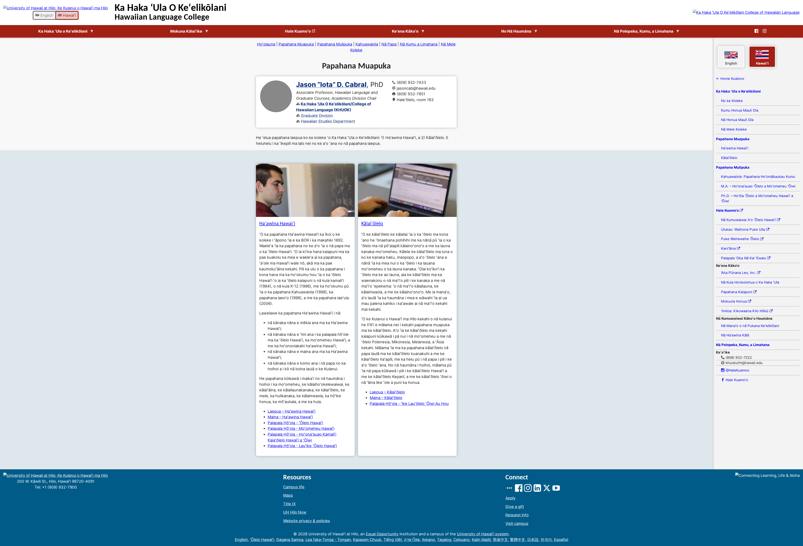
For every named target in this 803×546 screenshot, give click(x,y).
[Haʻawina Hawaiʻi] (305, 190)
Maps (288, 495)
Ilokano (428, 539)
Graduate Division (317, 115)
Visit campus (516, 523)
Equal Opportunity (382, 534)
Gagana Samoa (289, 539)
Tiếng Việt (393, 539)
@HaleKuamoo (737, 370)
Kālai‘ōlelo (729, 158)
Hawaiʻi (69, 15)
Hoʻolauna (266, 44)
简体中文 (500, 539)
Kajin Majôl (481, 539)
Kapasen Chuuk (367, 539)
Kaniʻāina (729, 248)
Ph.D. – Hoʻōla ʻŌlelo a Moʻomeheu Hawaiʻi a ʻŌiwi (757, 198)
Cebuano (461, 539)
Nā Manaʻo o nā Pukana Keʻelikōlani (750, 326)
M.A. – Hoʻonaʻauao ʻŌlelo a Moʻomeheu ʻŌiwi (758, 186)
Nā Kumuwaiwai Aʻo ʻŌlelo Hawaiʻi (749, 220)
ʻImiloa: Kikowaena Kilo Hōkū (745, 311)
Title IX (289, 503)
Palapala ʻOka (743, 258)
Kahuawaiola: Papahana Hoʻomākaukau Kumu (758, 176)
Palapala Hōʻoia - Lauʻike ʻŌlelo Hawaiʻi (302, 445)
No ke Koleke (732, 101)
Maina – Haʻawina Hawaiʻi (290, 417)
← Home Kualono (730, 78)
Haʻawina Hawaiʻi (277, 223)
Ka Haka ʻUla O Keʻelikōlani (170, 12)
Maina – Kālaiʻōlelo (386, 397)
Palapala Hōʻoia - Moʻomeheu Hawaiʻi (301, 428)
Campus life (293, 487)
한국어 (546, 539)
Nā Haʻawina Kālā (735, 335)
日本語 (532, 539)
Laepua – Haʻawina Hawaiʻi (291, 411)
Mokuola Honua (734, 301)
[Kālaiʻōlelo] (407, 190)
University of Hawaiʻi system (483, 534)
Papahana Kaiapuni (737, 292)
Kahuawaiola (366, 44)
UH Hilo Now (294, 512)
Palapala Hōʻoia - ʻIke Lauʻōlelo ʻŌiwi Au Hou (409, 403)
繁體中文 (517, 539)
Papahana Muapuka (296, 44)
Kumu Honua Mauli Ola (739, 110)
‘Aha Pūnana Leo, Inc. (739, 273)
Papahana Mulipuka (334, 44)
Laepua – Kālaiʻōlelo (387, 392)
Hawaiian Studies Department (328, 121)
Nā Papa (388, 44)
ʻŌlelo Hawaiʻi (262, 539)
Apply (510, 498)
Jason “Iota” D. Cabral (331, 84)
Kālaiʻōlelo (372, 223)
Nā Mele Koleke (734, 129)
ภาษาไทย (412, 539)
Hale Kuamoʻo (736, 380)
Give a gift (514, 506)
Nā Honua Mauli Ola (737, 120)
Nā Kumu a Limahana (418, 44)
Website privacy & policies (306, 520)
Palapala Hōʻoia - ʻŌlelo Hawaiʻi (295, 422)
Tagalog (444, 539)
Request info (517, 515)
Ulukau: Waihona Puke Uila (743, 229)
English (46, 15)
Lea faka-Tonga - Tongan (328, 539)
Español (561, 539)
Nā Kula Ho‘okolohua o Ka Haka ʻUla (750, 282)
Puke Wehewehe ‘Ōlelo (740, 239)
